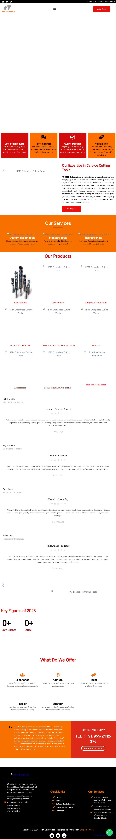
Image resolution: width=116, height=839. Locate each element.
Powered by (104, 835)
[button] (54, 9)
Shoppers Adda (87, 830)
